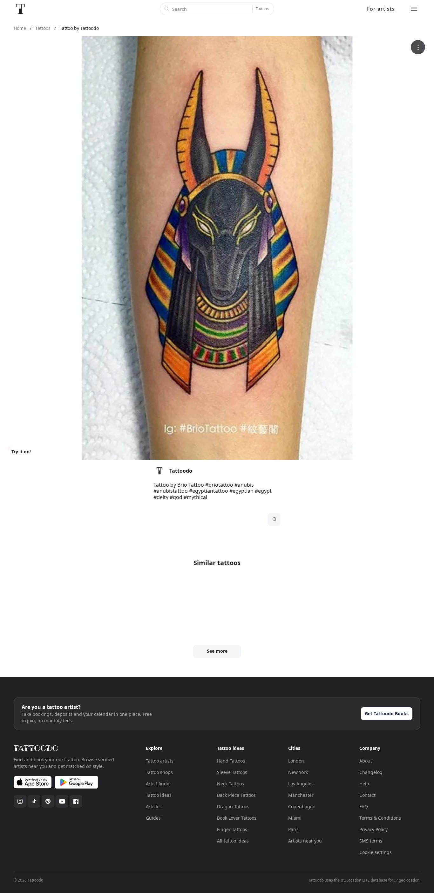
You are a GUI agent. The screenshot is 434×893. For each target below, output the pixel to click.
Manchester (301, 795)
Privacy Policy (373, 829)
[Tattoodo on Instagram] (20, 801)
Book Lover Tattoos (236, 818)
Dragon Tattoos (233, 806)
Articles (154, 806)
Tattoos (262, 8)
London (296, 761)
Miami (295, 818)
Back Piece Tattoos (236, 795)
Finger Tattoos (232, 829)
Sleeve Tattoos (232, 772)
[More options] (418, 47)
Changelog (371, 772)
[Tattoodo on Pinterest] (48, 801)
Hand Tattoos (231, 761)
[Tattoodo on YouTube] (62, 801)
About (365, 761)
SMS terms (370, 841)
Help (364, 784)
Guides (153, 818)
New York (298, 772)
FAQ (363, 806)
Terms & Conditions (380, 818)
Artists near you (305, 841)
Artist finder (158, 784)
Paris (293, 829)
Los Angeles (301, 784)
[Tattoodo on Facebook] (76, 801)
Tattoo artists (159, 761)
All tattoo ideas (233, 841)
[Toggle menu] (414, 9)
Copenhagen (301, 806)
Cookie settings (375, 852)
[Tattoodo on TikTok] (34, 801)
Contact (367, 795)
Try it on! (21, 452)
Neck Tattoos (230, 784)
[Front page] (20, 9)
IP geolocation (406, 880)
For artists (381, 8)
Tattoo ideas (159, 795)
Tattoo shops (159, 772)
